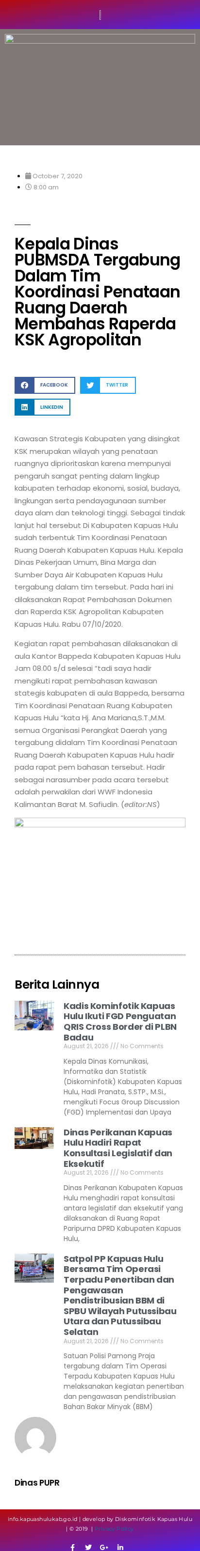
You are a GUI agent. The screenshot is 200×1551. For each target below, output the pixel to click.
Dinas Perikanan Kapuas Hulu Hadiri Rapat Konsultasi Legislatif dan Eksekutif (118, 1148)
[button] (45, 385)
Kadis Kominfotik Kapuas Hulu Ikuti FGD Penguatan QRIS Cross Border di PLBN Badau (120, 1021)
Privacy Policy (114, 1528)
